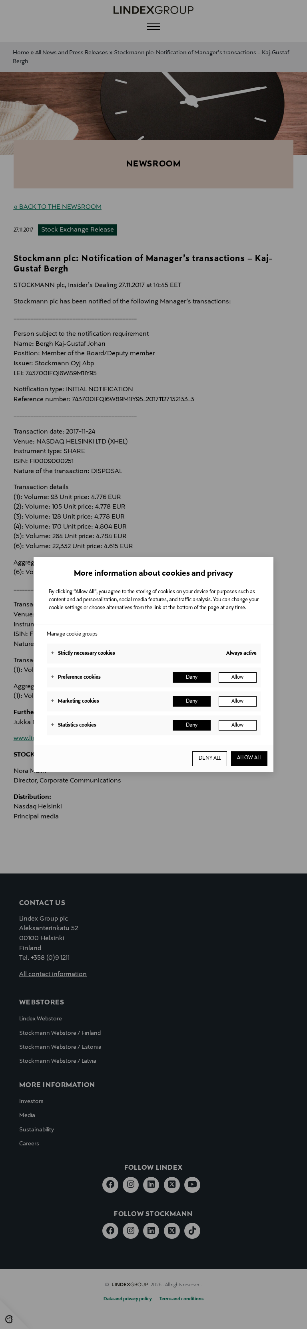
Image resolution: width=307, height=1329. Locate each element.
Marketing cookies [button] (75, 701)
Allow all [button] (249, 758)
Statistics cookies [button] (73, 725)
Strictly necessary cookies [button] (83, 653)
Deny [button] (191, 677)
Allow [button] (237, 677)
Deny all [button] (210, 758)
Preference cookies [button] (76, 677)
